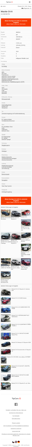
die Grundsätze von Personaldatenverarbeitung (16, 425)
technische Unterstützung (16, 412)
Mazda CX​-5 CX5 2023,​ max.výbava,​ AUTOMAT (18, 357)
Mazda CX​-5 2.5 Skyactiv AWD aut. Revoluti (25, 240)
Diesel (29, 6)
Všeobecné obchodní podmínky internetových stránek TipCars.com (16, 434)
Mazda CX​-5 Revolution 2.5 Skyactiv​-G (14, 242)
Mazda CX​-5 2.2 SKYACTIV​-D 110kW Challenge (6, 242)
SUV (26, 6)
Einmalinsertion (16, 418)
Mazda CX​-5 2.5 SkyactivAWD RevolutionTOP (5, 281)
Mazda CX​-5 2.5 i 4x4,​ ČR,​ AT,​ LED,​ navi (25, 229)
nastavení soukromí (16, 428)
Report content (16, 423)
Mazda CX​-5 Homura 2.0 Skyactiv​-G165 (21, 342)
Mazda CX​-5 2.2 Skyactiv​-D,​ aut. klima (21, 383)
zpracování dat (16, 431)
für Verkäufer (16, 415)
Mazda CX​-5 (24, 216)
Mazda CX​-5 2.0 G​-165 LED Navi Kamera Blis (25, 268)
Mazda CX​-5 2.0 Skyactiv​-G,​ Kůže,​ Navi (15, 268)
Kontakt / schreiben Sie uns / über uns (16, 410)
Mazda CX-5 (21, 6)
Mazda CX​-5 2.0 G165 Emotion (19, 298)
